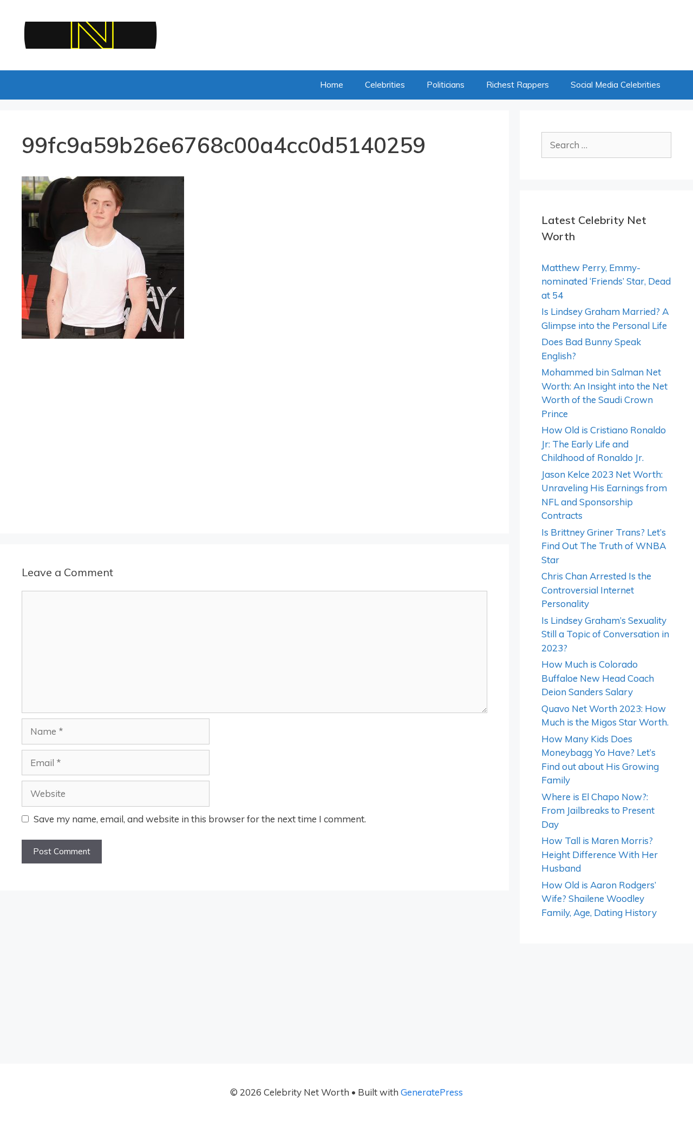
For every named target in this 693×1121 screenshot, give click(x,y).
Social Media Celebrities (616, 85)
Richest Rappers (517, 85)
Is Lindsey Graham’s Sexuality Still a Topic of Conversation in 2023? (605, 634)
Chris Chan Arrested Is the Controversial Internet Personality (596, 589)
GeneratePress (432, 1092)
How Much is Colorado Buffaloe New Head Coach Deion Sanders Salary (597, 677)
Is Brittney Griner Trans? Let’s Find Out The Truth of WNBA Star (603, 545)
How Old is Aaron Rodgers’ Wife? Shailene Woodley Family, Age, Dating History (599, 898)
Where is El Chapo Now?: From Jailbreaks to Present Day (598, 810)
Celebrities (385, 85)
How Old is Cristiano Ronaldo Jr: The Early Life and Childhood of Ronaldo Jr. (603, 443)
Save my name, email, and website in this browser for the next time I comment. (200, 819)
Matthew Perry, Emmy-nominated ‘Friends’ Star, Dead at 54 (606, 281)
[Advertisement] (254, 431)
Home (331, 85)
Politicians (446, 85)
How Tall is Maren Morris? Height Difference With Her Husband (599, 854)
